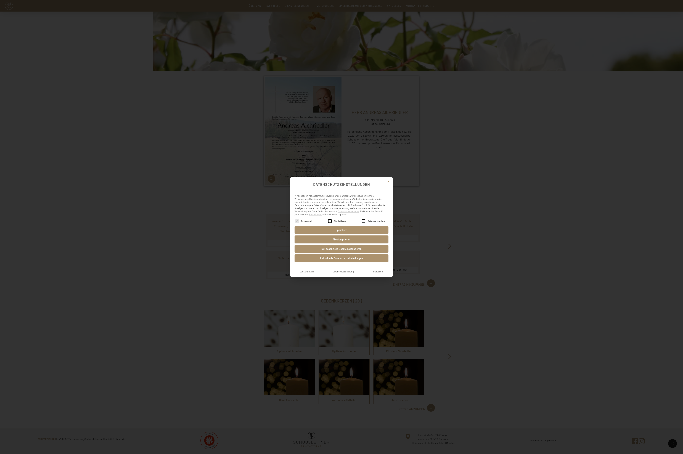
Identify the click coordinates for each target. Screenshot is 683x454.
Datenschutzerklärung (348, 211)
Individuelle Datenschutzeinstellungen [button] (341, 258)
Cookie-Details (307, 271)
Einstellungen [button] (315, 214)
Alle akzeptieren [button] (341, 239)
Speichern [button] (341, 230)
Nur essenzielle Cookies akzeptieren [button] (341, 248)
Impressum (378, 271)
